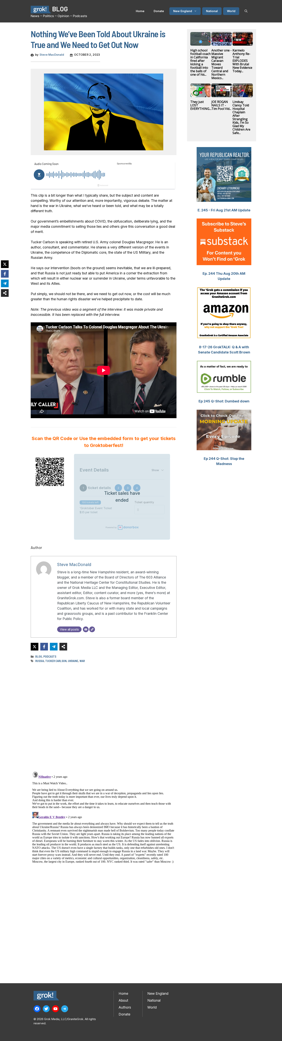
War (82, 661)
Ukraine (73, 661)
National (212, 11)
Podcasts (49, 656)
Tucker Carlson (56, 661)
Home (140, 11)
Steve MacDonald (52, 54)
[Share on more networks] (63, 646)
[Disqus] (103, 818)
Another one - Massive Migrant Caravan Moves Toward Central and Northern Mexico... (221, 64)
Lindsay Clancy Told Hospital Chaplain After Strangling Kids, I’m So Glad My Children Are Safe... (241, 117)
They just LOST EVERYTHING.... (201, 105)
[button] (246, 11)
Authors (125, 1007)
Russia (39, 661)
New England (182, 11)
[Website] (92, 629)
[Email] (86, 629)
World (231, 11)
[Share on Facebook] (44, 646)
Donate (159, 11)
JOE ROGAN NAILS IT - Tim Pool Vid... (221, 105)
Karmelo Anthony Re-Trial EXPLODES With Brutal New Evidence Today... (242, 61)
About (123, 1000)
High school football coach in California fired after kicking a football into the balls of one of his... (200, 62)
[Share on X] (34, 646)
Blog (38, 656)
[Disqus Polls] (103, 717)
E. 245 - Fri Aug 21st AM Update (224, 210)
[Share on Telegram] (54, 646)
